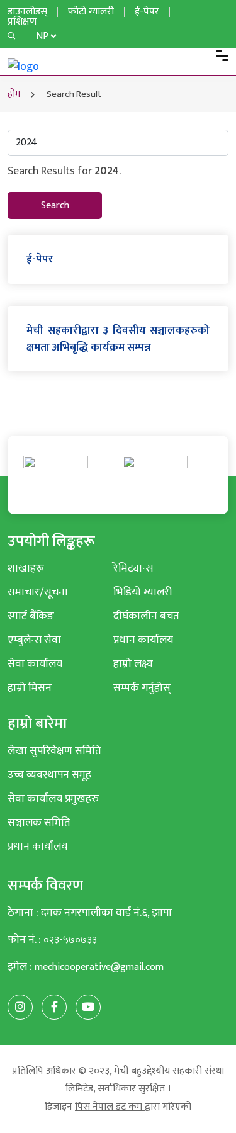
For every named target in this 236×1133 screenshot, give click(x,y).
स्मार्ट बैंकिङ (31, 616)
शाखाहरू (26, 568)
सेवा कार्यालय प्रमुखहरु (53, 798)
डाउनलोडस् (27, 11)
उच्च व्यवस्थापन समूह (49, 774)
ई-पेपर (147, 11)
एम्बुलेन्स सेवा (34, 640)
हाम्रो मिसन (30, 688)
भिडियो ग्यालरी (142, 592)
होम (14, 94)
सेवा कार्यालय (35, 664)
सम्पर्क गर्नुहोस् (142, 688)
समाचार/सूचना (38, 592)
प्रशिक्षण (22, 21)
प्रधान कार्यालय (143, 640)
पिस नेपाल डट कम (110, 1106)
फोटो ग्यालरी (91, 11)
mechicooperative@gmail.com (99, 967)
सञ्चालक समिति (39, 822)
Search (55, 205)
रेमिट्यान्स (133, 568)
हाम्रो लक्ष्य (133, 664)
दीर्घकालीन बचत (146, 616)
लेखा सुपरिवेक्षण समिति (54, 750)
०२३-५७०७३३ (70, 940)
